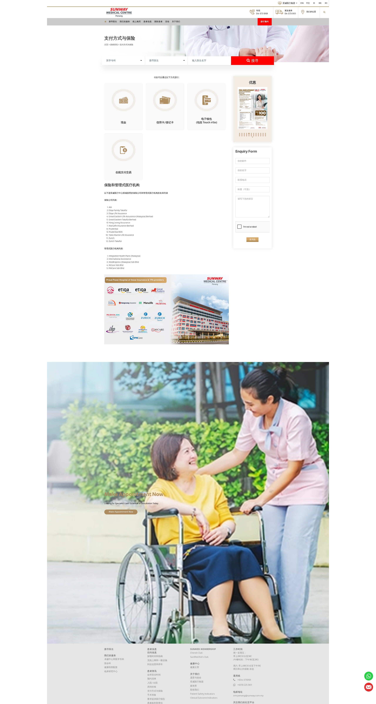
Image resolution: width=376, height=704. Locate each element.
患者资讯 (114, 45)
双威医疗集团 (196, 682)
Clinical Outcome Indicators (203, 698)
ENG (302, 3)
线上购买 (137, 22)
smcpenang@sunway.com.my (248, 696)
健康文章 (194, 667)
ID (314, 3)
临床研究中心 (111, 671)
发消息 (252, 240)
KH (326, 3)
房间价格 (151, 687)
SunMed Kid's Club (199, 657)
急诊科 (107, 663)
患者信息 (147, 22)
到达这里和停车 (155, 664)
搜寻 (254, 61)
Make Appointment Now (121, 512)
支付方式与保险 (155, 691)
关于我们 (176, 22)
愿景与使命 (195, 678)
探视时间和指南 (155, 656)
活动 (167, 22)
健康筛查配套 (111, 667)
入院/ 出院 (152, 683)
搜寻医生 (113, 22)
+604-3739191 (244, 680)
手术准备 (151, 695)
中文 (308, 3)
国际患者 (158, 22)
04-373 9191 (262, 14)
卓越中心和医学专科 (114, 659)
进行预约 (265, 22)
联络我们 (194, 690)
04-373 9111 (290, 14)
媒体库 (193, 686)
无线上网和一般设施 (157, 660)
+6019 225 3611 (244, 685)
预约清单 (151, 679)
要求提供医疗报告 (156, 699)
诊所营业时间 (154, 675)
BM (320, 3)
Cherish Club (196, 653)
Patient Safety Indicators (202, 694)
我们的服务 (125, 22)
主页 (106, 45)
